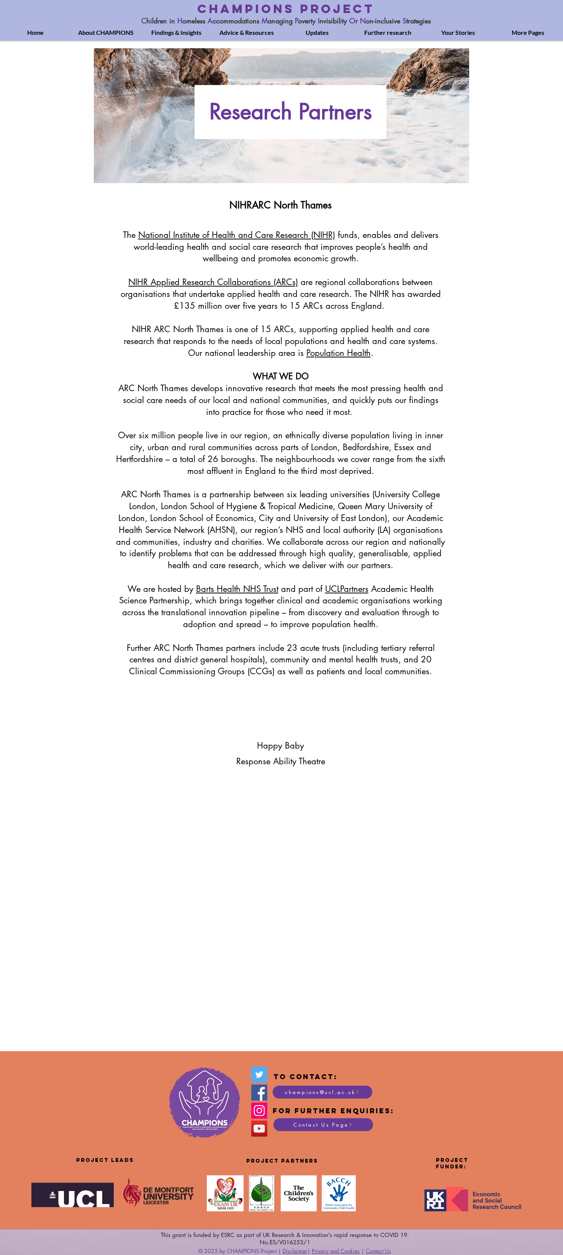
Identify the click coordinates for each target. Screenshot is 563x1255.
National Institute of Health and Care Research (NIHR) (236, 234)
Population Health (338, 352)
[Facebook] (259, 1093)
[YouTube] (259, 1129)
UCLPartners (346, 588)
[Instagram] (259, 1111)
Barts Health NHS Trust (237, 588)
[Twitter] (259, 1075)
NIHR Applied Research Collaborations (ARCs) (213, 282)
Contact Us (378, 1251)
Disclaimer (295, 1251)
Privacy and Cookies (336, 1251)
